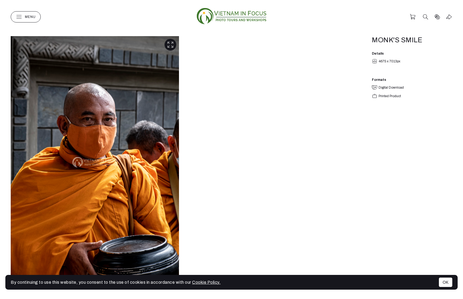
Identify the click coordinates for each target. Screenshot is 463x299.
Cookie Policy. (206, 282)
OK (446, 282)
